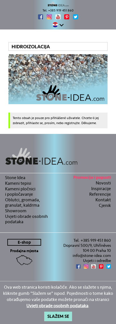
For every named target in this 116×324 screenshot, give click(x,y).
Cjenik (105, 205)
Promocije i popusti (92, 178)
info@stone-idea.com (92, 255)
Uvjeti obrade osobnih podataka (26, 219)
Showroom (15, 210)
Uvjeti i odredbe (97, 260)
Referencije (100, 194)
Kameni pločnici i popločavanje (20, 191)
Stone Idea (15, 177)
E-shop (24, 242)
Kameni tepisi (18, 183)
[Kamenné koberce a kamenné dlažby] (58, 3)
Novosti (103, 183)
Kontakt (103, 199)
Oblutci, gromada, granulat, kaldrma (22, 202)
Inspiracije (101, 188)
